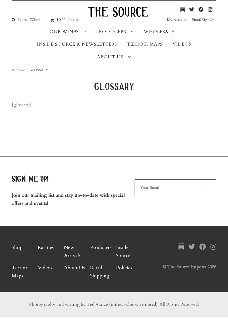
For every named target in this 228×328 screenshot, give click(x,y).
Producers (111, 32)
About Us (110, 57)
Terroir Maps (145, 44)
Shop (17, 247)
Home (20, 70)
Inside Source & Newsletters (77, 44)
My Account (177, 19)
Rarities (46, 247)
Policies (124, 267)
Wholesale (159, 32)
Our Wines (64, 32)
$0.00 (68, 19)
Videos (182, 44)
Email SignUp (203, 19)
